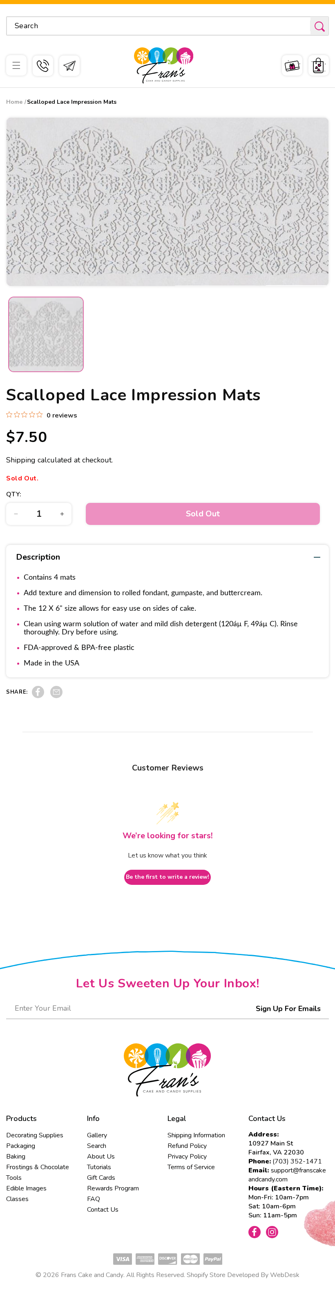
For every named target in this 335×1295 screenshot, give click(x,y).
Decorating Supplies (34, 1135)
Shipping (21, 460)
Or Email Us (69, 66)
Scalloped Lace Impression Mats (71, 102)
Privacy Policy (187, 1156)
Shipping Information (196, 1135)
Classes (17, 1199)
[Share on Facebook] (38, 696)
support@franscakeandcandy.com (287, 1175)
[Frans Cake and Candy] (163, 65)
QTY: (14, 494)
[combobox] (167, 26)
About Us (101, 1156)
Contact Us (102, 1209)
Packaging (20, 1145)
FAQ (93, 1199)
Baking (15, 1156)
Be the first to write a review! (167, 877)
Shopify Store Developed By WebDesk (243, 1274)
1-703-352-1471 (43, 66)
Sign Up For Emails (288, 1009)
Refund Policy (187, 1145)
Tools (14, 1177)
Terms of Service (191, 1167)
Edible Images (26, 1188)
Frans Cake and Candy (92, 1274)
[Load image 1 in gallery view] (46, 334)
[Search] (319, 26)
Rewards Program (113, 1188)
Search (96, 1145)
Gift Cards (101, 1177)
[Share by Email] (56, 696)
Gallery (97, 1135)
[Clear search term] (301, 26)
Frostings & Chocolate (37, 1167)
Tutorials (99, 1167)
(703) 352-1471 (297, 1161)
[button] (16, 65)
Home (14, 102)
